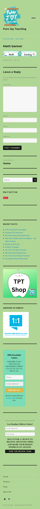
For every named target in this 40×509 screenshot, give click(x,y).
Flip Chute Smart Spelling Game (15, 253)
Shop (5, 487)
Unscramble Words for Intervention (16, 258)
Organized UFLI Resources (14, 232)
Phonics (6, 482)
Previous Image (8, 39)
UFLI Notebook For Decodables (15, 229)
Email (6, 126)
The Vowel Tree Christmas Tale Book (17, 256)
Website (6, 136)
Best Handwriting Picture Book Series (17, 235)
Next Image (19, 39)
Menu (33, 18)
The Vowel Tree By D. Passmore (16, 250)
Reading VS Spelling (12, 247)
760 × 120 (17, 60)
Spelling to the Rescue (12, 244)
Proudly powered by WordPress (23, 505)
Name (6, 116)
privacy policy (10, 398)
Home (5, 477)
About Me (7, 492)
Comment (7, 85)
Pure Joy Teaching (14, 29)
